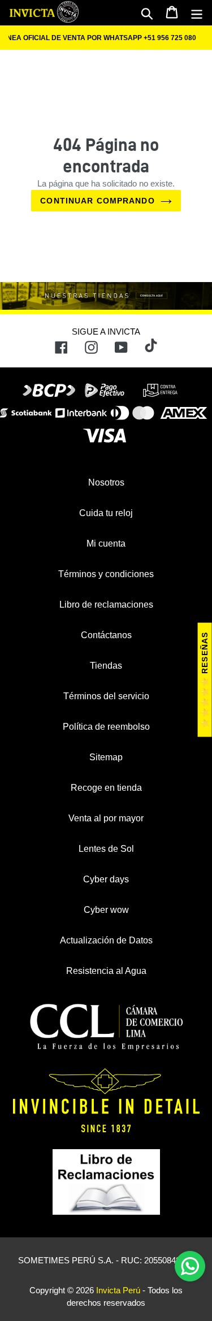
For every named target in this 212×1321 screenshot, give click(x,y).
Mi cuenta (106, 543)
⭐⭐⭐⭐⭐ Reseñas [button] (204, 680)
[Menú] (196, 13)
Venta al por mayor (106, 818)
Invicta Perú (118, 1290)
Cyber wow (106, 910)
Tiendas (106, 665)
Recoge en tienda (106, 787)
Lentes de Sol (106, 849)
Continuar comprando (97, 200)
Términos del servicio (106, 696)
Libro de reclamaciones (106, 604)
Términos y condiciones (106, 574)
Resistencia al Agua (106, 971)
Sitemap (106, 757)
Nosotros (106, 482)
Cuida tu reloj (106, 513)
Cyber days (106, 879)
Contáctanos (106, 635)
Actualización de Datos (106, 940)
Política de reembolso (106, 726)
